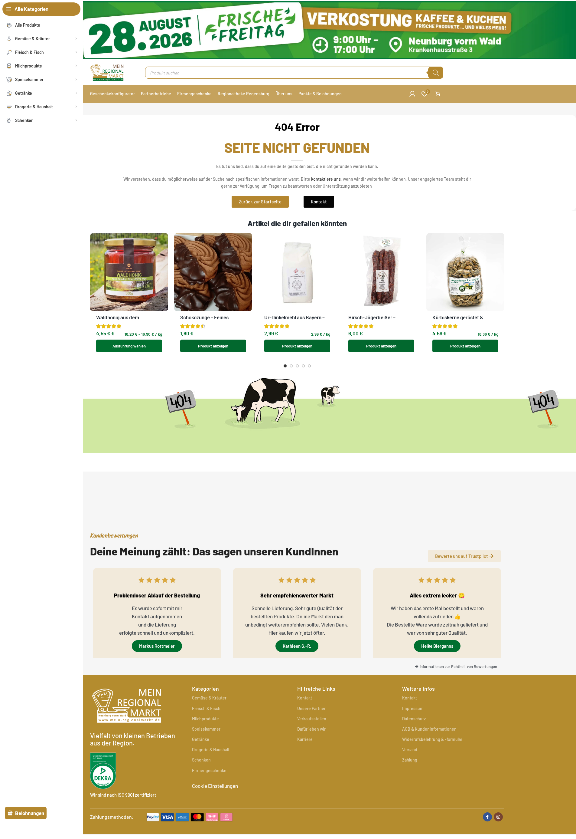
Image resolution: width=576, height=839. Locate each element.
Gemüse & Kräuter (209, 697)
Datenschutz (414, 718)
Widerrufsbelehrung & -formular (432, 739)
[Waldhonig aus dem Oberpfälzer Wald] (129, 272)
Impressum (413, 708)
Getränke (200, 739)
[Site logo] (107, 72)
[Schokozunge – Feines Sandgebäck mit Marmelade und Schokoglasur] (213, 272)
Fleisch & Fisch (206, 708)
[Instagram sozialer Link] (498, 816)
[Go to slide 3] (297, 365)
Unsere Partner (311, 708)
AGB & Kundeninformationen (429, 729)
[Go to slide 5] (309, 365)
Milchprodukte (205, 718)
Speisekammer (206, 729)
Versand (409, 749)
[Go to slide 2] (291, 365)
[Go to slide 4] (303, 365)
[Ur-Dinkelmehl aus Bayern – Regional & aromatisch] (297, 272)
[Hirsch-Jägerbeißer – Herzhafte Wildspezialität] (381, 272)
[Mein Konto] (412, 94)
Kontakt (304, 697)
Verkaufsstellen (311, 718)
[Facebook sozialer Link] (487, 816)
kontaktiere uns (326, 179)
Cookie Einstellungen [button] (215, 786)
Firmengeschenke (209, 770)
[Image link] (189, 816)
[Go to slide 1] (285, 365)
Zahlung (409, 759)
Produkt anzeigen (213, 346)
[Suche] (435, 73)
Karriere (305, 739)
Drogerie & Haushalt (210, 749)
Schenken (201, 759)
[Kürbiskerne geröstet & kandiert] (465, 272)
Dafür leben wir (311, 729)
